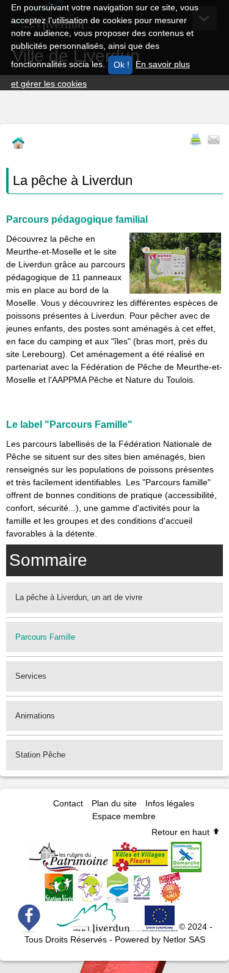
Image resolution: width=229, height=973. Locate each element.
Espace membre (124, 816)
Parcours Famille (45, 637)
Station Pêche (40, 754)
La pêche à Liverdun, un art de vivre (78, 597)
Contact (68, 803)
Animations (35, 715)
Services (30, 676)
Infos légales (169, 803)
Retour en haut (181, 832)
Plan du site (114, 803)
